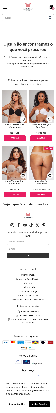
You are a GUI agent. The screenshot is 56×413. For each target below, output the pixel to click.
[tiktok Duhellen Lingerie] (31, 225)
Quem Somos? (28, 274)
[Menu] (5, 7)
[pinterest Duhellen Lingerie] (44, 225)
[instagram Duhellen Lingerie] (12, 225)
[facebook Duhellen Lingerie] (18, 225)
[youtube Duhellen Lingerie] (25, 225)
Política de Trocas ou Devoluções (28, 299)
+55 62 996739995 (30, 311)
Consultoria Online (28, 287)
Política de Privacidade (28, 295)
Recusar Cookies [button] (16, 404)
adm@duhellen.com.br (30, 315)
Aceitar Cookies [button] (39, 404)
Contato (28, 283)
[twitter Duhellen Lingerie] (37, 225)
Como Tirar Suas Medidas (28, 279)
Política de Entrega (28, 291)
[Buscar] (50, 17)
